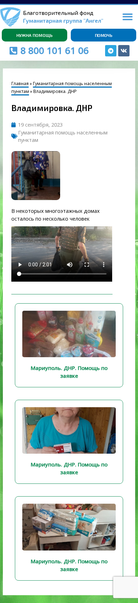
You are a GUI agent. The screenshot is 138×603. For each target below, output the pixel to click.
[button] (128, 17)
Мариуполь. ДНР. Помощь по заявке (69, 371)
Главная (20, 84)
